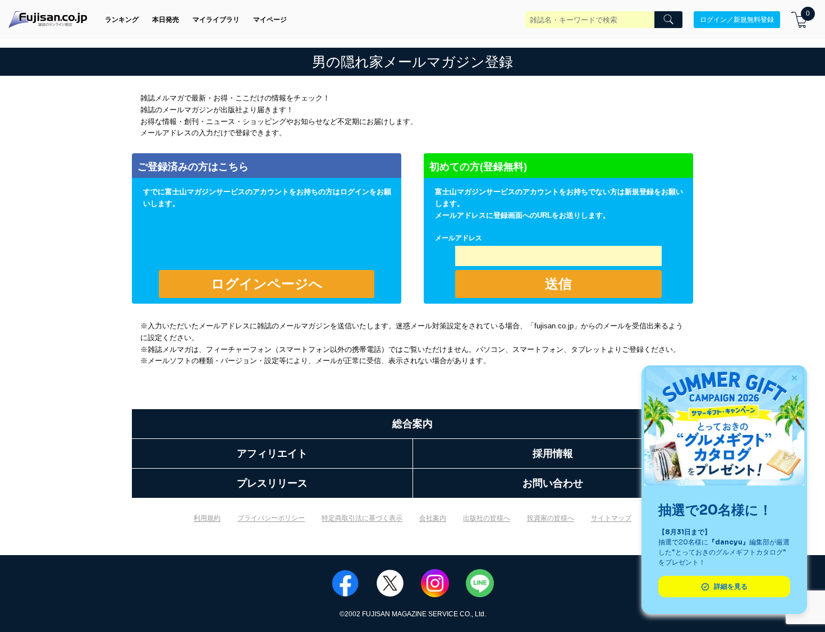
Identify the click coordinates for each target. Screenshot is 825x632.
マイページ (270, 20)
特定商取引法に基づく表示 (362, 518)
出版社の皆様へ (486, 518)
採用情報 (553, 453)
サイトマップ (611, 518)
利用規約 (207, 518)
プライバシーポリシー (271, 518)
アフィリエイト (272, 453)
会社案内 (432, 518)
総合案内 (412, 423)
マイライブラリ (216, 20)
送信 (558, 283)
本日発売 (165, 20)
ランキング (122, 20)
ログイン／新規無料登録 (737, 20)
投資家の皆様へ (550, 518)
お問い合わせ (552, 483)
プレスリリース (272, 483)
